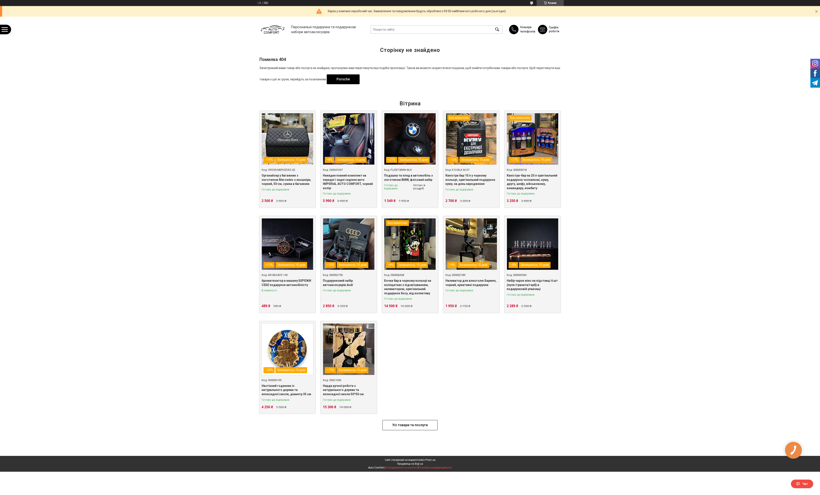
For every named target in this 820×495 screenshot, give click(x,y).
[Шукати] (497, 29)
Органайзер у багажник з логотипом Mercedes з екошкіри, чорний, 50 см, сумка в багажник (286, 180)
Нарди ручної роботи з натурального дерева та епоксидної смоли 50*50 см (343, 390)
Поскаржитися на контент (401, 467)
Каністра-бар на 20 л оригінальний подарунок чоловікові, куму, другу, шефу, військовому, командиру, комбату (532, 182)
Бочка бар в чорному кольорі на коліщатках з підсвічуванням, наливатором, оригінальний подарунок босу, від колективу (407, 287)
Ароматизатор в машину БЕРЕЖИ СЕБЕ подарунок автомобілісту (286, 283)
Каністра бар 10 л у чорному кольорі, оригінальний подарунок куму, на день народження (470, 180)
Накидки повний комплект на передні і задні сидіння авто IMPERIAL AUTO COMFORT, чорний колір (348, 182)
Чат (805, 484)
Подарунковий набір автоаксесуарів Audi (338, 283)
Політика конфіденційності (435, 467)
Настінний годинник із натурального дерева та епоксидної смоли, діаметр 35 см (286, 390)
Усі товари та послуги (410, 425)
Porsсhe (343, 79)
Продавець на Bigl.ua (410, 463)
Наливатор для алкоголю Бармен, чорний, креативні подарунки (470, 283)
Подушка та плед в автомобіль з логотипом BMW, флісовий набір (408, 177)
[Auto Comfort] (272, 29)
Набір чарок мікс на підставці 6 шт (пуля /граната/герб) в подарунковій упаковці (532, 285)
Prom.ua (430, 459)
